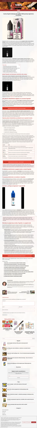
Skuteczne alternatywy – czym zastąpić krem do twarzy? (13, 274)
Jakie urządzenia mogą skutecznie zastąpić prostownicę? (18, 332)
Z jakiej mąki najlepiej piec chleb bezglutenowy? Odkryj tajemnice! (19, 363)
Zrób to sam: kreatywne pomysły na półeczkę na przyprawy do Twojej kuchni (16, 265)
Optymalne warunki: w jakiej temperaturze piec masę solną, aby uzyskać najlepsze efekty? (18, 271)
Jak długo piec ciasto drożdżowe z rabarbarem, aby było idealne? (18, 348)
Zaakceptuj (33, 422)
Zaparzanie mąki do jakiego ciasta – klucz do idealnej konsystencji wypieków (21, 353)
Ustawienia (24, 422)
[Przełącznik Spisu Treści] (19, 65)
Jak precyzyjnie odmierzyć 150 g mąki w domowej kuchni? (17, 343)
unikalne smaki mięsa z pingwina (19, 122)
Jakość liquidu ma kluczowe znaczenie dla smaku (10, 66)
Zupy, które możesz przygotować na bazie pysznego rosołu (17, 389)
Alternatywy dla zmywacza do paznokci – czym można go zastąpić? (14, 264)
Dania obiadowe (4, 409)
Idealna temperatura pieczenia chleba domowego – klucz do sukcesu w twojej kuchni (20, 358)
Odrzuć (29, 422)
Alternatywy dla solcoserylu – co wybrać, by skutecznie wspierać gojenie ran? (16, 270)
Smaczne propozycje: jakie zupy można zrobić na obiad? (17, 404)
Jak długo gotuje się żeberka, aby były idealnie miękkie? (13, 276)
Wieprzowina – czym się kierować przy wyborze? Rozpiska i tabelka (14, 262)
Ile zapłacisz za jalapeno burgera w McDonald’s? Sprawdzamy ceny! (15, 267)
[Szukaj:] (17, 338)
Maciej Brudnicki (18, 16)
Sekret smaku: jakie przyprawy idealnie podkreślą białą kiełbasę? (14, 268)
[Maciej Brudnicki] (4, 284)
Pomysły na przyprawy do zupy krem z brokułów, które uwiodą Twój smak (20, 399)
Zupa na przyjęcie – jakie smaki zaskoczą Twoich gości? (17, 384)
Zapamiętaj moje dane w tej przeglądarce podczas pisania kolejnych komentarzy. (14, 312)
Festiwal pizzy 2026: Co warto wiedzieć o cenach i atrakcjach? (7, 329)
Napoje (3, 414)
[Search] (34, 10)
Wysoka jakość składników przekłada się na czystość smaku (11, 68)
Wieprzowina (18, 12)
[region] (18, 422)
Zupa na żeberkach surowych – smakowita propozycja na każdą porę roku (20, 394)
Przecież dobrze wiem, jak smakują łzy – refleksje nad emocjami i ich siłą (29, 332)
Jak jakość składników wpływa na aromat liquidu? (10, 67)
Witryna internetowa (5, 309)
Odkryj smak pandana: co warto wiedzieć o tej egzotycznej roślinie (14, 273)
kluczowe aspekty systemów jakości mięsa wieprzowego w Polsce (17, 138)
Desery (3, 411)
